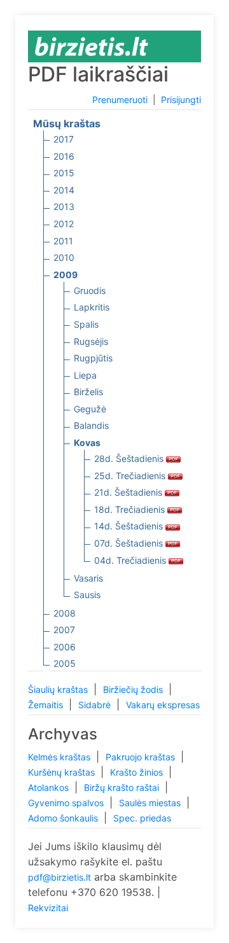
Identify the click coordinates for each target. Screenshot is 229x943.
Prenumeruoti (120, 99)
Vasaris (88, 578)
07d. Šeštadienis (129, 543)
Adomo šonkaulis (64, 818)
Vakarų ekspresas (163, 704)
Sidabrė (95, 704)
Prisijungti (181, 99)
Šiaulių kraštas (59, 689)
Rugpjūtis (93, 358)
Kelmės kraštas (60, 756)
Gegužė (90, 408)
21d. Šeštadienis (129, 492)
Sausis (87, 594)
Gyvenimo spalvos (67, 802)
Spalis (86, 324)
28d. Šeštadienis (130, 458)
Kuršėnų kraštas (62, 772)
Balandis (91, 425)
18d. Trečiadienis (130, 509)
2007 (64, 629)
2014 (63, 190)
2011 (63, 240)
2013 (63, 206)
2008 (64, 613)
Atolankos (49, 787)
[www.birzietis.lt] (91, 45)
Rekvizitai (48, 907)
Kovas (87, 442)
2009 (65, 274)
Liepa (85, 375)
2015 (63, 172)
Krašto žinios (137, 772)
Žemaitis (47, 704)
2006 (64, 646)
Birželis (88, 391)
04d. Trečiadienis (131, 560)
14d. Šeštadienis (129, 525)
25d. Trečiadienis (131, 475)
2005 (64, 663)
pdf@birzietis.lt (59, 877)
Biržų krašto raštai (123, 787)
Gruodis (90, 290)
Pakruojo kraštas (141, 756)
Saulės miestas (151, 802)
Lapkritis (91, 307)
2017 (63, 139)
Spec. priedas (142, 818)
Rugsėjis (91, 341)
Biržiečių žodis (134, 689)
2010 (63, 257)
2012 (63, 223)
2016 (63, 156)
